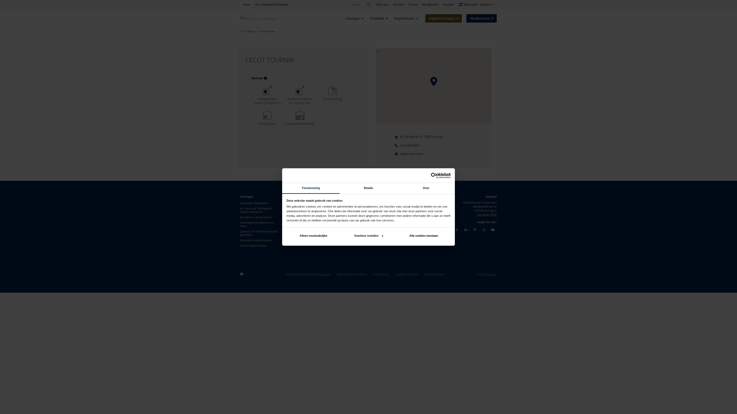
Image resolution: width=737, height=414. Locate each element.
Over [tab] (426, 188)
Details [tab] (368, 188)
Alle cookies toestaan (423, 235)
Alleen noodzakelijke (313, 235)
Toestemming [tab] (311, 188)
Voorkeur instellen (366, 235)
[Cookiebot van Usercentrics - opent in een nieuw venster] (434, 175)
